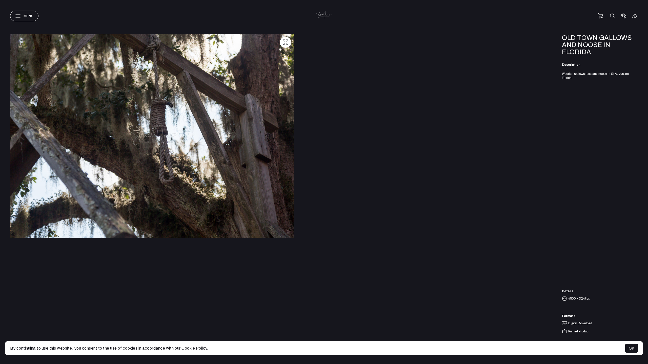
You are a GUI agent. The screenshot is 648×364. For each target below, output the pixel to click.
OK (631, 348)
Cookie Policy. (194, 348)
